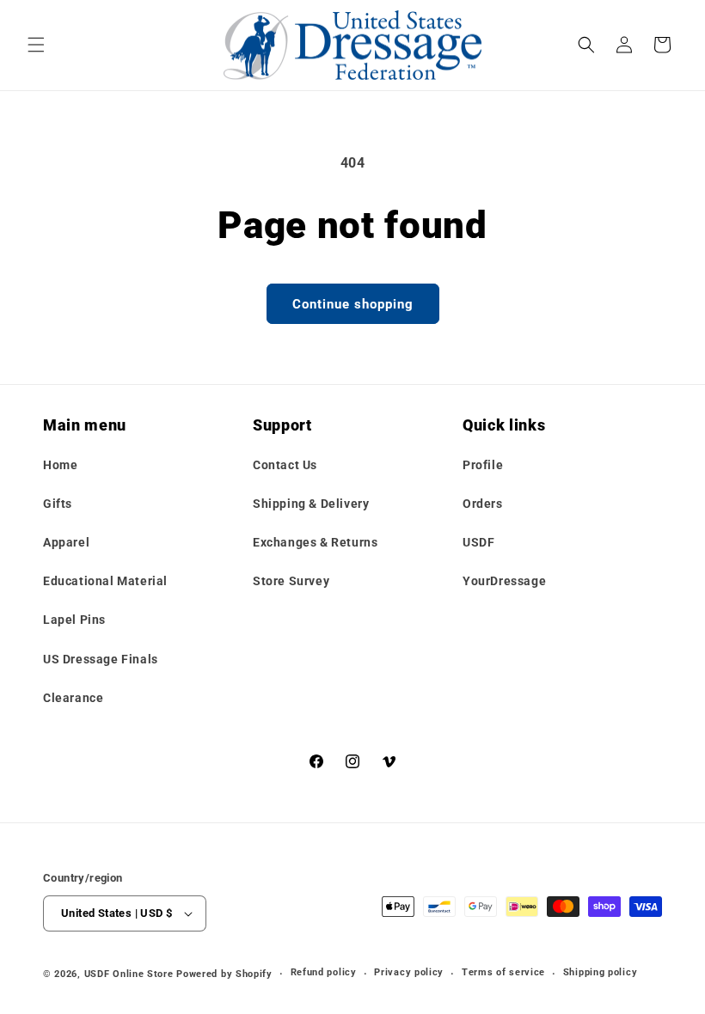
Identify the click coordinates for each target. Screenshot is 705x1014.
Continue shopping (353, 304)
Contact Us (285, 465)
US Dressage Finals (100, 659)
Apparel (66, 542)
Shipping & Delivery (311, 503)
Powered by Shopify (224, 974)
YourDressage (504, 581)
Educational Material (105, 581)
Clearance (73, 698)
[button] (36, 45)
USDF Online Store (129, 974)
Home (60, 465)
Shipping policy (600, 972)
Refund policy (324, 972)
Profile (483, 465)
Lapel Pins (74, 619)
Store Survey (291, 581)
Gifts (57, 503)
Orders (483, 503)
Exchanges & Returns (315, 542)
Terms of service (503, 972)
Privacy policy (409, 972)
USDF (478, 542)
